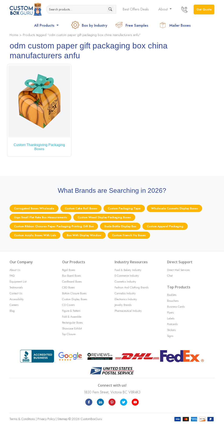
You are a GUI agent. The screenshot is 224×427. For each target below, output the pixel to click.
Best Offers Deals (136, 9)
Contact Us (16, 293)
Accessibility (17, 299)
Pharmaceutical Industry (128, 311)
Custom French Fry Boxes (129, 235)
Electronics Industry (126, 299)
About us (15, 270)
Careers (14, 305)
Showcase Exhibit (72, 328)
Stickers (171, 330)
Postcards (172, 324)
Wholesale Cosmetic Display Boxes (174, 208)
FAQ (12, 276)
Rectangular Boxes (72, 322)
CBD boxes (68, 287)
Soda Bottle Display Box (120, 226)
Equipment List (18, 281)
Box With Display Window (84, 235)
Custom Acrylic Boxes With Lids (35, 235)
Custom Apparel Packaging (165, 226)
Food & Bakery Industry (128, 270)
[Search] (110, 9)
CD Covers (68, 305)
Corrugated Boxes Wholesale (34, 208)
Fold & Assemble (71, 317)
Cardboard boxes (72, 281)
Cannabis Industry (125, 293)
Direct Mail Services (178, 270)
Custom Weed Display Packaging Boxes (104, 217)
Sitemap (62, 419)
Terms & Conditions (22, 419)
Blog (12, 311)
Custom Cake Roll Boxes (81, 208)
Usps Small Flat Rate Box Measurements (40, 217)
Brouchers (172, 301)
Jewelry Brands (123, 305)
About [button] (163, 9)
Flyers (170, 312)
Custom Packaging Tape (124, 208)
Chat (170, 276)
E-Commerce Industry (127, 276)
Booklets (171, 295)
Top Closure (68, 334)
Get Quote (204, 9)
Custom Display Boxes (74, 299)
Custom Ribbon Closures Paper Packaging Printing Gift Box (54, 226)
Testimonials (16, 287)
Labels (170, 318)
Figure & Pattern (71, 311)
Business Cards (176, 307)
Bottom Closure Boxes (74, 293)
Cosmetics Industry (125, 281)
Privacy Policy (46, 419)
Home (14, 34)
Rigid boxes (68, 270)
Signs (170, 336)
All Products (44, 25)
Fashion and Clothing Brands (132, 287)
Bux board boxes (71, 276)
